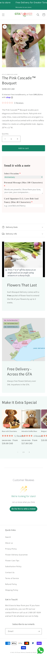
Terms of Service (12, 578)
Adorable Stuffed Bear (29, 431)
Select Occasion (11, 173)
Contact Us (9, 572)
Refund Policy (11, 584)
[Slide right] (29, 452)
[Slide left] (18, 452)
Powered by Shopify (31, 652)
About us (9, 543)
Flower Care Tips (12, 560)
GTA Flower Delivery (20, 652)
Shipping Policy (11, 590)
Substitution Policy (13, 566)
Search (8, 537)
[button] (3, 15)
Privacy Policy (11, 549)
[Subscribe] (39, 631)
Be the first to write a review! (23, 509)
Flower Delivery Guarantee (16, 554)
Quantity (5, 134)
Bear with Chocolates (9, 431)
